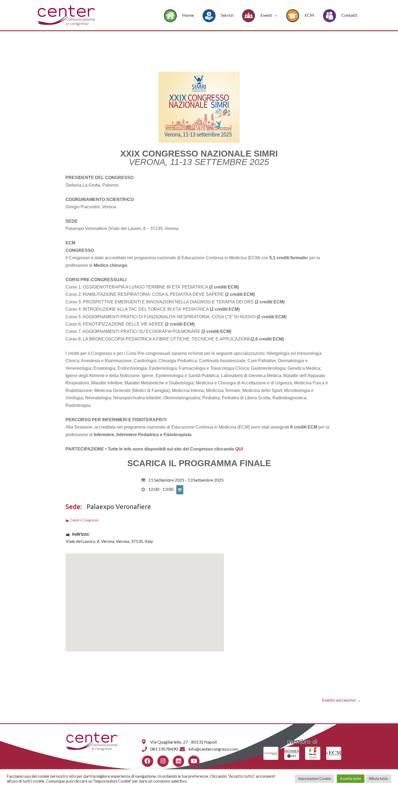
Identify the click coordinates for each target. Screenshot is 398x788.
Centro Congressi (84, 520)
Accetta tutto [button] (350, 778)
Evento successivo (341, 699)
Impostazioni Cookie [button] (314, 778)
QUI (239, 449)
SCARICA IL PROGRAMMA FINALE (199, 463)
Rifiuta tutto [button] (378, 778)
